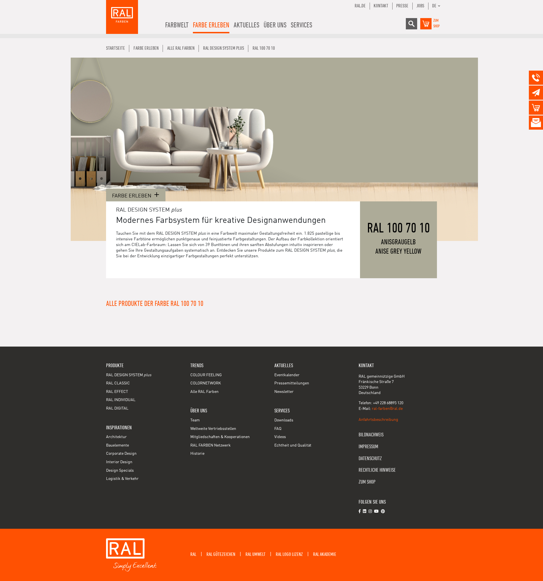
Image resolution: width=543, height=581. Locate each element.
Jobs (420, 5)
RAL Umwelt (255, 554)
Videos (280, 437)
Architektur (116, 437)
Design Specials (120, 471)
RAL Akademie (324, 554)
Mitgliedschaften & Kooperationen (220, 437)
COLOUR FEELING (206, 375)
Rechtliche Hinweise (377, 470)
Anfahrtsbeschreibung (378, 420)
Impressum (368, 446)
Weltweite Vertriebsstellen (213, 429)
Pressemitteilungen (291, 383)
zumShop (436, 23)
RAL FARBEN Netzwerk (210, 445)
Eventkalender (286, 375)
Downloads (283, 420)
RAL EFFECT (117, 392)
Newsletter (284, 392)
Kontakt (381, 5)
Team (195, 420)
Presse (402, 5)
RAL (193, 554)
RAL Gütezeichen (220, 554)
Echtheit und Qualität (292, 445)
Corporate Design (121, 454)
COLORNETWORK (205, 383)
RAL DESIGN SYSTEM (128, 375)
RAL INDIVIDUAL (120, 400)
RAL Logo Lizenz (289, 554)
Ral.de (360, 5)
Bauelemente (117, 445)
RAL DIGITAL (117, 408)
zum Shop (367, 482)
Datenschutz (370, 458)
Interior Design (119, 462)
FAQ (277, 429)
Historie (197, 454)
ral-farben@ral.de (387, 409)
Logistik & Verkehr (122, 479)
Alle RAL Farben (204, 392)
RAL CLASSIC (118, 383)
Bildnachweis (371, 435)
